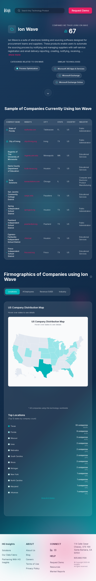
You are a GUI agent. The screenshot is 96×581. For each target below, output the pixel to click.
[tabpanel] (48, 409)
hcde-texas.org (30, 168)
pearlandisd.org (30, 224)
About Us (30, 550)
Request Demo (80, 10)
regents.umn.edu (31, 155)
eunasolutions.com (32, 181)
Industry (62, 292)
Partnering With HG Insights (11, 561)
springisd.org (29, 210)
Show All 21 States (48, 498)
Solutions (6, 550)
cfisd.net (27, 238)
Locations (12, 292)
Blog (28, 555)
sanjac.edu (28, 196)
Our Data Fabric (9, 555)
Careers (30, 559)
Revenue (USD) (46, 292)
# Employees (28, 292)
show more (14, 54)
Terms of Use (32, 564)
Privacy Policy (33, 568)
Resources (55, 567)
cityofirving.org (30, 141)
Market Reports (57, 571)
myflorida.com (30, 130)
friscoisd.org (29, 252)
